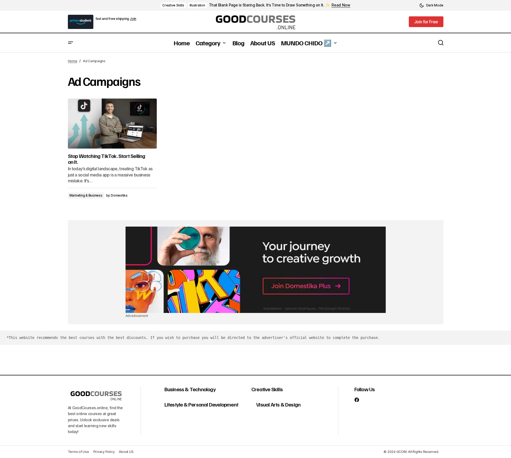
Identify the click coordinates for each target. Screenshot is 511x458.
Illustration (197, 5)
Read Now (341, 5)
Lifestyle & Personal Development (201, 404)
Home (72, 61)
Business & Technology (190, 389)
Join (133, 19)
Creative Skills (173, 5)
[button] (431, 5)
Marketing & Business (85, 195)
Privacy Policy (104, 452)
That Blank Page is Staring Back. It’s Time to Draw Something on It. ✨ (269, 5)
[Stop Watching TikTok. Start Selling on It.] (112, 123)
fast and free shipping (112, 19)
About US (126, 452)
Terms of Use (78, 452)
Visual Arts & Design (278, 404)
